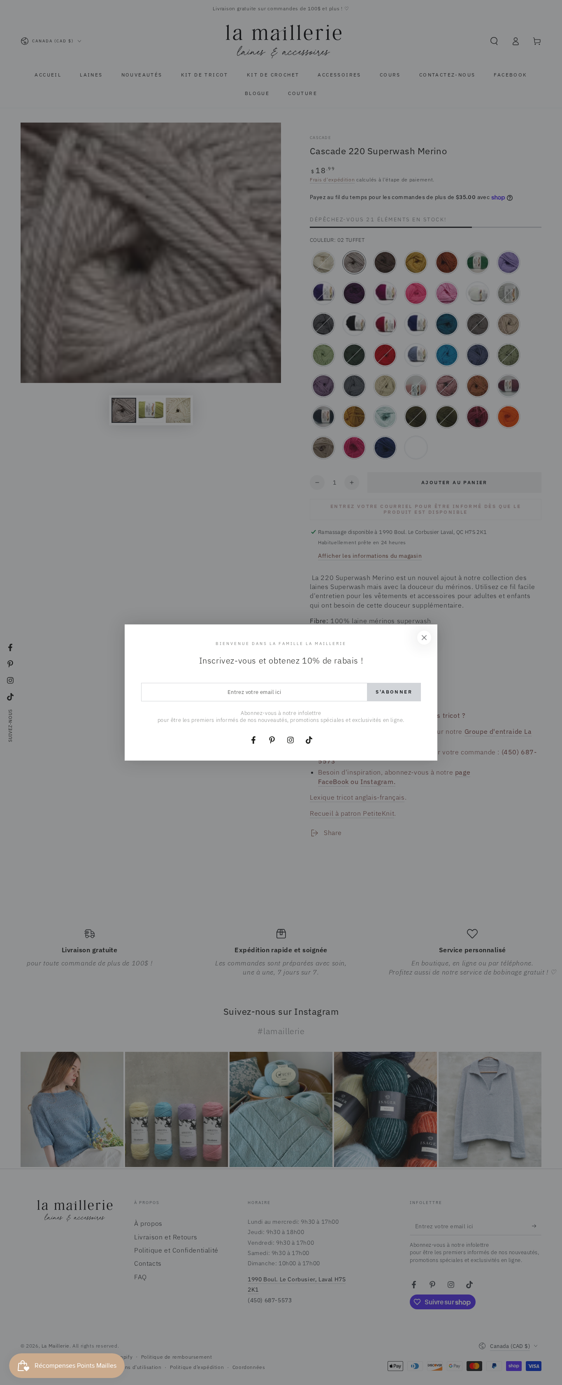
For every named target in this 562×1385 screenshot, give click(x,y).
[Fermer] (424, 638)
